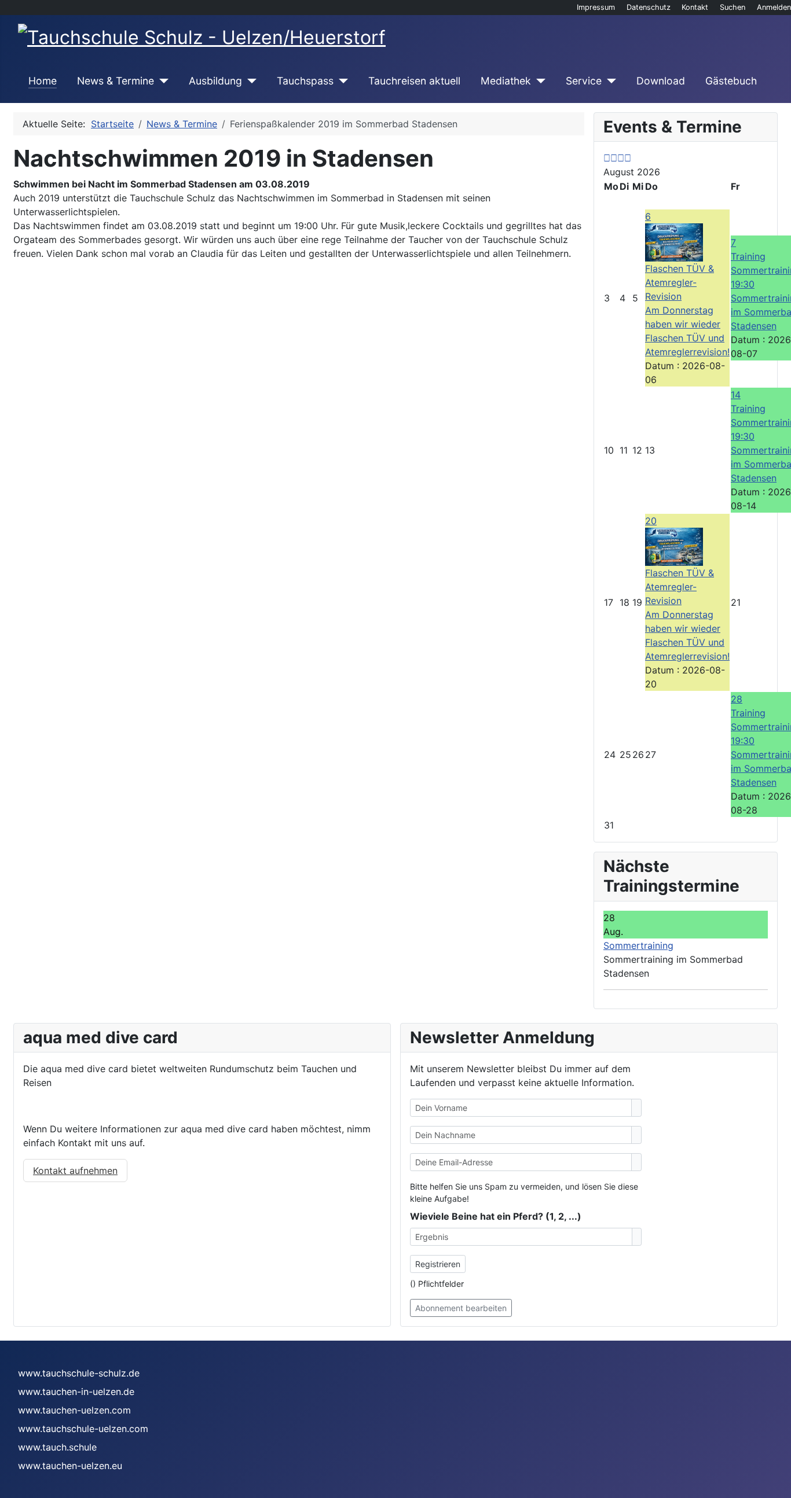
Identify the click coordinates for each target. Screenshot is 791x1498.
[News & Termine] (161, 81)
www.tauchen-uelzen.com (74, 1410)
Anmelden (774, 7)
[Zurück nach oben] (776, 1483)
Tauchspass (305, 81)
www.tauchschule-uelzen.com (83, 1428)
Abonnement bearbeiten (461, 1308)
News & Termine (115, 81)
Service (584, 81)
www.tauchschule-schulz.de (79, 1373)
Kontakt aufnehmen (75, 1170)
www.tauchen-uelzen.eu (70, 1465)
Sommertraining (638, 945)
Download (660, 81)
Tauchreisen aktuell (414, 81)
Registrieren (437, 1264)
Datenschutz (649, 7)
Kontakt (695, 7)
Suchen (732, 7)
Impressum (596, 7)
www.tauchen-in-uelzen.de (76, 1391)
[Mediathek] (538, 81)
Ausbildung (215, 81)
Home (42, 81)
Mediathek (506, 81)
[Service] (609, 81)
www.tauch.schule (57, 1447)
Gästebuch (731, 81)
